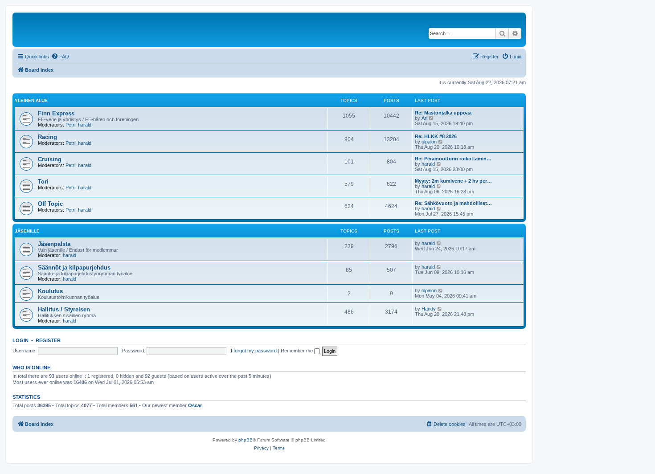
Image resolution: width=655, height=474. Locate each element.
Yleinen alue (31, 100)
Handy (429, 308)
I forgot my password (254, 350)
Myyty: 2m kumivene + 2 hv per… (453, 181)
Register (48, 340)
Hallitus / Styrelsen (64, 309)
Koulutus (50, 291)
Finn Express (56, 113)
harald (84, 124)
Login (20, 340)
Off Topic (50, 203)
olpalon (429, 141)
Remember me (297, 350)
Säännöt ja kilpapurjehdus (74, 267)
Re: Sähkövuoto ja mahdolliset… (453, 203)
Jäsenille (27, 231)
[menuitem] (60, 56)
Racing (47, 137)
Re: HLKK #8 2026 (436, 136)
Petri (70, 124)
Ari (424, 118)
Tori (43, 181)
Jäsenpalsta (54, 244)
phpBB (245, 439)
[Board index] (75, 30)
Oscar (195, 405)
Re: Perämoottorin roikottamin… (453, 158)
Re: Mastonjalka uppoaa (443, 112)
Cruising (49, 159)
